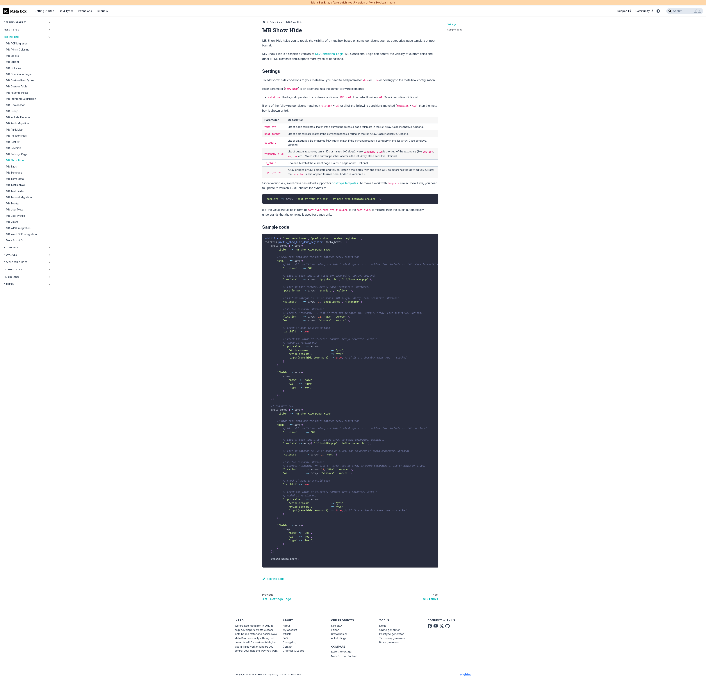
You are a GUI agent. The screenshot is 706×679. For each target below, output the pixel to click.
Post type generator (391, 633)
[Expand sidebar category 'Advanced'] (49, 255)
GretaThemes (339, 633)
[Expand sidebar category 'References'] (49, 277)
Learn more (388, 2)
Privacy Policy (270, 674)
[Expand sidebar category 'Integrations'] (49, 270)
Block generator (389, 642)
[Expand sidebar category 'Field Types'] (49, 30)
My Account (290, 629)
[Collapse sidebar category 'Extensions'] (49, 37)
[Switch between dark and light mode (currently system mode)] (658, 11)
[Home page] (263, 22)
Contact (287, 646)
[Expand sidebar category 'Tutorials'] (49, 248)
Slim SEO (336, 625)
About (286, 625)
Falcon (335, 629)
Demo (382, 625)
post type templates (345, 183)
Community (642, 10)
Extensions (85, 10)
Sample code (454, 29)
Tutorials (102, 10)
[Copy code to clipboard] (434, 199)
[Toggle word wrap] (427, 238)
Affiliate (287, 633)
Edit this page (275, 579)
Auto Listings (338, 638)
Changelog (289, 642)
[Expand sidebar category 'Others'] (49, 284)
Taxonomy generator (392, 638)
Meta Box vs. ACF (341, 651)
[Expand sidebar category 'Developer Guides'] (49, 262)
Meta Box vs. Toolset (344, 656)
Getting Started (44, 10)
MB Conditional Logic (329, 54)
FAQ (285, 638)
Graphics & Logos (293, 650)
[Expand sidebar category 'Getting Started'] (49, 22)
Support (622, 10)
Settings (451, 24)
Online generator (389, 629)
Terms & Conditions (290, 674)
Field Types (66, 10)
